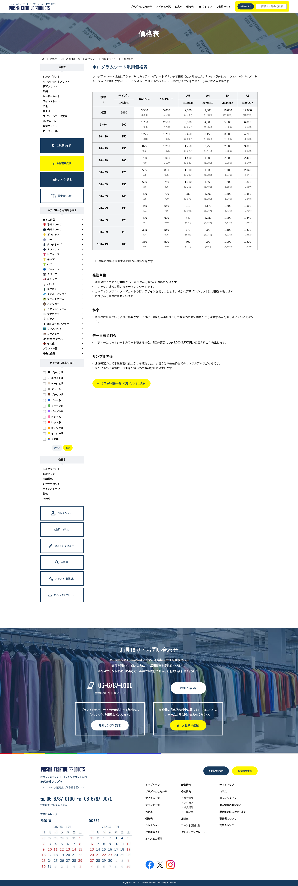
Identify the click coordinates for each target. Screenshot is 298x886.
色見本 (178, 6)
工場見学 (188, 812)
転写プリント (50, 86)
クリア (57, 448)
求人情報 (188, 807)
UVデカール (49, 121)
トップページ (152, 784)
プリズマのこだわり (141, 6)
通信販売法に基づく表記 (233, 811)
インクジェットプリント (56, 81)
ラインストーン (51, 101)
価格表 (189, 6)
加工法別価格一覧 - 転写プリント (79, 59)
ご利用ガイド (223, 6)
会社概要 (188, 797)
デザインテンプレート (193, 832)
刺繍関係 (48, 478)
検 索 (68, 448)
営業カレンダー (228, 825)
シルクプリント (51, 76)
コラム (223, 791)
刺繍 (45, 91)
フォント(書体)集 (190, 825)
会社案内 (186, 791)
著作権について (228, 818)
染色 (45, 106)
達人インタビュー (229, 798)
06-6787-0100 (115, 685)
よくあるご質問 (153, 838)
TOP (42, 59)
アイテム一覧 (163, 6)
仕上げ (46, 111)
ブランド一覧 (152, 804)
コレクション (205, 6)
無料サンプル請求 (110, 725)
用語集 (184, 818)
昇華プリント (50, 126)
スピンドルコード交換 (55, 116)
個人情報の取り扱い (230, 804)
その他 (46, 498)
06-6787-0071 (98, 799)
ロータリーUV (50, 131)
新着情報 (186, 784)
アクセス (188, 802)
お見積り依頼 (245, 6)
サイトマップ (227, 784)
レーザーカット (51, 96)
